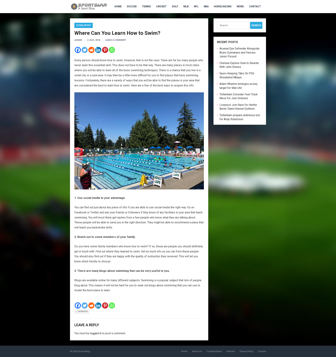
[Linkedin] (98, 50)
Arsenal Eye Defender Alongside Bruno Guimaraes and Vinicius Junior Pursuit (239, 52)
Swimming (83, 311)
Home (184, 351)
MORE (240, 6)
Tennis (146, 6)
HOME (118, 6)
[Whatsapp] (112, 50)
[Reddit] (91, 50)
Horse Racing (223, 6)
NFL (196, 6)
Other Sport (83, 25)
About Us (197, 351)
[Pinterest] (105, 50)
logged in (96, 333)
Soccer (132, 6)
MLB (186, 6)
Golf (175, 6)
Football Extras (214, 351)
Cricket (161, 6)
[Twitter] (85, 50)
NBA (206, 6)
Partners (231, 351)
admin (78, 40)
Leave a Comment (115, 40)
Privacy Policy (246, 351)
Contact (255, 6)
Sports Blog (84, 351)
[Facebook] (78, 50)
